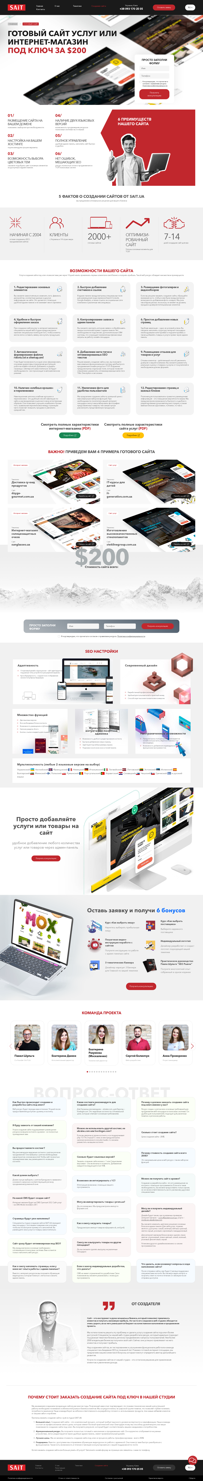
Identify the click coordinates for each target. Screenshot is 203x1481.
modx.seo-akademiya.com (151, 1220)
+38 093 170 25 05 (131, 8)
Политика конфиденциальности (154, 86)
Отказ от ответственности (68, 1478)
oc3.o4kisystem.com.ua (167, 1218)
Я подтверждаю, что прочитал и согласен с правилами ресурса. (155, 84)
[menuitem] (44, 6)
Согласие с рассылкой (114, 1478)
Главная (39, 6)
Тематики (77, 6)
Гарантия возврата (156, 1478)
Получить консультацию (154, 94)
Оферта (192, 1478)
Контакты (40, 9)
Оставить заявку (164, 7)
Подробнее (68, 435)
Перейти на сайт (85, 496)
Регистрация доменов (60, 1469)
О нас (57, 6)
